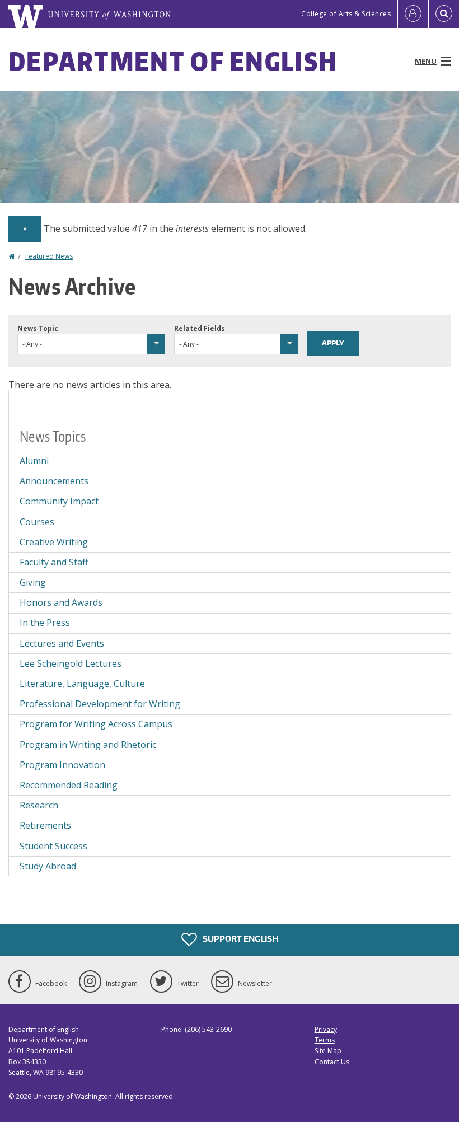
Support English (239, 938)
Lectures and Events (62, 643)
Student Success (53, 846)
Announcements (54, 481)
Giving (33, 582)
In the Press (45, 622)
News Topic (37, 328)
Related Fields (199, 328)
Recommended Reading (69, 785)
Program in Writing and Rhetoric (88, 744)
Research (39, 805)
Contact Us (332, 1062)
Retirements (45, 825)
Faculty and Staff (54, 562)
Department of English (173, 61)
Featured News (49, 256)
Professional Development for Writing (100, 704)
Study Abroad (48, 866)
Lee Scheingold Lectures (70, 663)
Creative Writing (54, 542)
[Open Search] (444, 14)
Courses (37, 522)
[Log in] (413, 14)
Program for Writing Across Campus (96, 724)
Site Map (328, 1050)
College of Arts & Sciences (346, 13)
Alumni (34, 461)
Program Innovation (62, 765)
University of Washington (72, 1096)
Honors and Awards (61, 602)
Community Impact (59, 501)
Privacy (326, 1029)
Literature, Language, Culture (82, 683)
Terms (325, 1040)
